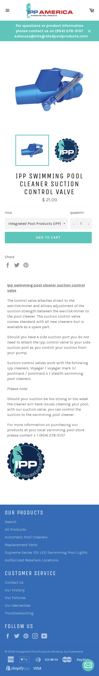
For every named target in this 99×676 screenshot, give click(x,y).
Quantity (77, 213)
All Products (15, 529)
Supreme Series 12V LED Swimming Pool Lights (46, 552)
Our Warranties (18, 605)
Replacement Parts (21, 544)
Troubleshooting (19, 613)
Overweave (75, 651)
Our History (15, 590)
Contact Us (14, 582)
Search (10, 521)
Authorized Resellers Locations (32, 560)
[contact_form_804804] (88, 665)
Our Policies (15, 597)
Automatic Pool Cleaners (26, 537)
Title (8, 213)
